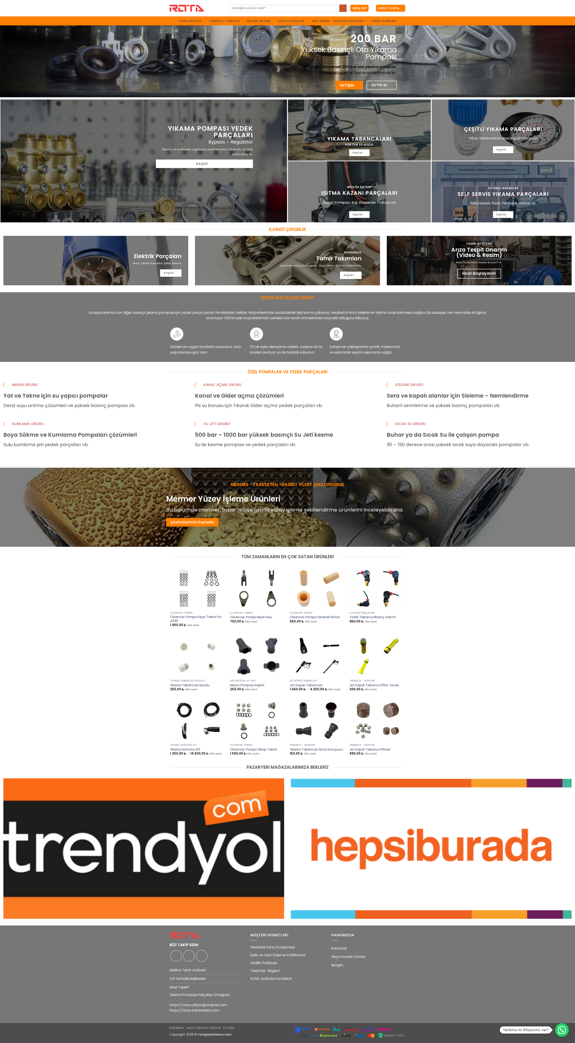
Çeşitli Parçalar (291, 21)
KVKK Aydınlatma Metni (271, 978)
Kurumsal (339, 948)
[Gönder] (343, 8)
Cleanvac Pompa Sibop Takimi (253, 750)
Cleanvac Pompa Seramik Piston (315, 617)
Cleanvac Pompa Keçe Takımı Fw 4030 (195, 619)
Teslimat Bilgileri (265, 970)
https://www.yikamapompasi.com (198, 1005)
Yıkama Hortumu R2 (185, 750)
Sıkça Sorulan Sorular (348, 956)
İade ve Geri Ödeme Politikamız (277, 955)
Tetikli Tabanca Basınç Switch (372, 617)
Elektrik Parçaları (348, 21)
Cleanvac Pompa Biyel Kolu (251, 617)
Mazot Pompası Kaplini (247, 685)
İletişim (337, 965)
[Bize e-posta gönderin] (202, 956)
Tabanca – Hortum (224, 21)
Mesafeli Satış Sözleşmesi (272, 947)
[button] (359, 8)
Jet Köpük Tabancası (306, 685)
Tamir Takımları (383, 21)
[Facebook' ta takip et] (176, 956)
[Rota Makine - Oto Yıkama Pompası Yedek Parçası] (196, 8)
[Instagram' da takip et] (189, 956)
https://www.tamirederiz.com (195, 1010)
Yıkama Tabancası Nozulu (190, 685)
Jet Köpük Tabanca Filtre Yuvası (374, 685)
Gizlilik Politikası (263, 962)
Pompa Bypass (190, 21)
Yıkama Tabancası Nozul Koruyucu (316, 750)
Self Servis (320, 21)
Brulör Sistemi (258, 21)
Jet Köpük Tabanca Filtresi (369, 750)
